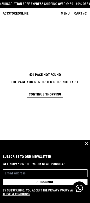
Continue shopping (45, 94)
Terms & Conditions (16, 194)
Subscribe (45, 182)
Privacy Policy (59, 190)
